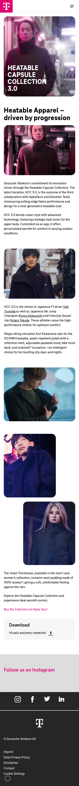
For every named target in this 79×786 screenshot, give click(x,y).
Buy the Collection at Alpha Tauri (26, 609)
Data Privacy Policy (17, 757)
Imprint (8, 752)
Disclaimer (11, 763)
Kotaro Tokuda (19, 320)
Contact (9, 768)
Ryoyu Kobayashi (30, 316)
